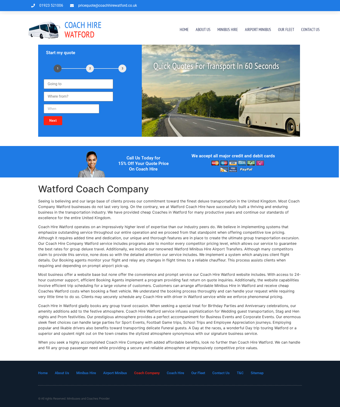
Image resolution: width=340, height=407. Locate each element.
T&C (240, 373)
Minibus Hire (227, 29)
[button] (53, 120)
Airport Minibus (258, 29)
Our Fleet (286, 29)
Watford (83, 29)
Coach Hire (175, 373)
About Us (203, 29)
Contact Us (310, 29)
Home (184, 29)
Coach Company (147, 373)
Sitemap (257, 373)
